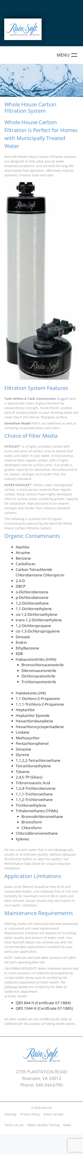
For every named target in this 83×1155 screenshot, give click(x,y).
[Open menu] (68, 55)
